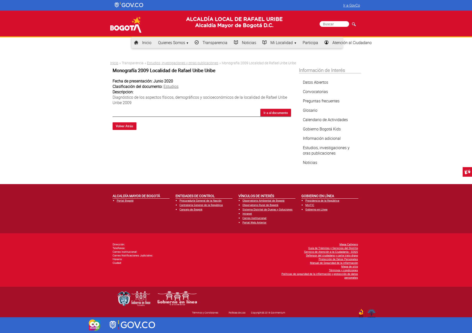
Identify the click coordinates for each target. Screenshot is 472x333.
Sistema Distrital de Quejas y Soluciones (267, 209)
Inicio (146, 42)
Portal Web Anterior (254, 222)
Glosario (310, 110)
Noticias (249, 42)
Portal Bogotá (125, 200)
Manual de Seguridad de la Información (334, 263)
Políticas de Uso (237, 312)
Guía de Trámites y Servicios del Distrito (333, 248)
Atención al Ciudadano (352, 42)
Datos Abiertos (315, 82)
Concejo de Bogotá (190, 209)
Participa (310, 42)
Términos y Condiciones (205, 312)
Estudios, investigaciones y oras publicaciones (326, 150)
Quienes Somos (171, 42)
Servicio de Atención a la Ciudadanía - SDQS (331, 252)
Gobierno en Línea (316, 209)
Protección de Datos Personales (338, 259)
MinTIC (309, 205)
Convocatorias (315, 91)
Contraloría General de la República (201, 205)
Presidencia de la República (322, 200)
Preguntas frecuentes (321, 101)
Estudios (170, 86)
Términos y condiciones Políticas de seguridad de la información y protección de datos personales (319, 273)
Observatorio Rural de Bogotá (260, 205)
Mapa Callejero (348, 244)
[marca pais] (94, 325)
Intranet (247, 213)
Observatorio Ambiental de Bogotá (263, 200)
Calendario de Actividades (325, 119)
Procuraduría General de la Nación (200, 200)
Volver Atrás (124, 126)
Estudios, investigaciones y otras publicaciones (182, 63)
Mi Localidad (281, 42)
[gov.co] (129, 5)
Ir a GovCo (351, 5)
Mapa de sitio (349, 266)
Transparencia (215, 42)
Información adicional (322, 138)
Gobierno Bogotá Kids (322, 129)
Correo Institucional (254, 218)
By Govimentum (372, 312)
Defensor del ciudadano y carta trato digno (332, 255)
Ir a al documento (276, 113)
